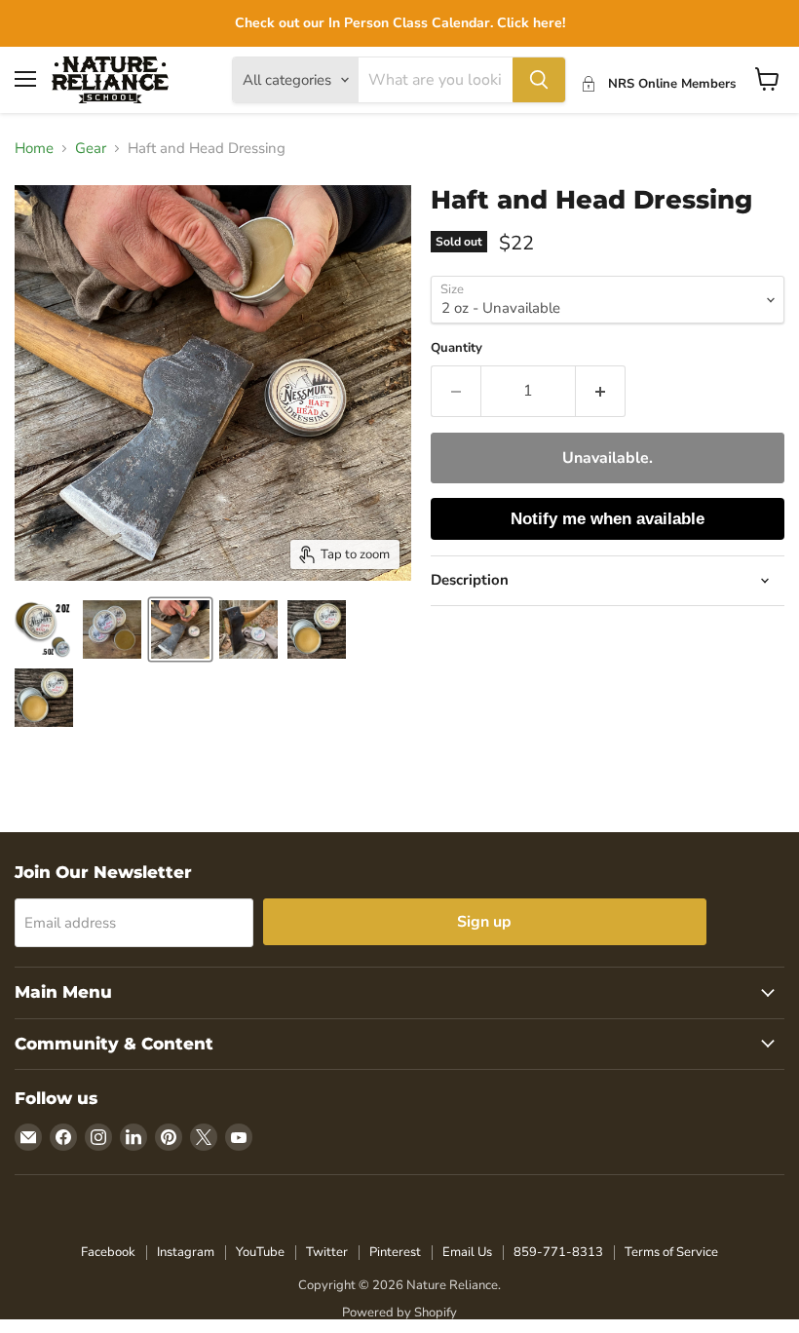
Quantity (456, 348)
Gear (90, 148)
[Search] (539, 79)
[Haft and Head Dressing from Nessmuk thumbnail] (316, 629)
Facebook (108, 1252)
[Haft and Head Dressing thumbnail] (112, 629)
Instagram (185, 1252)
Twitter (327, 1252)
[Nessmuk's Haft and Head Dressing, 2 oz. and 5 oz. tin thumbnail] (44, 629)
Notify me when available (607, 519)
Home (34, 148)
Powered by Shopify (399, 1312)
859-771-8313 (558, 1252)
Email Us (467, 1252)
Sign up (484, 922)
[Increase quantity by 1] (601, 390)
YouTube (260, 1252)
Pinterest (395, 1252)
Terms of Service (671, 1252)
